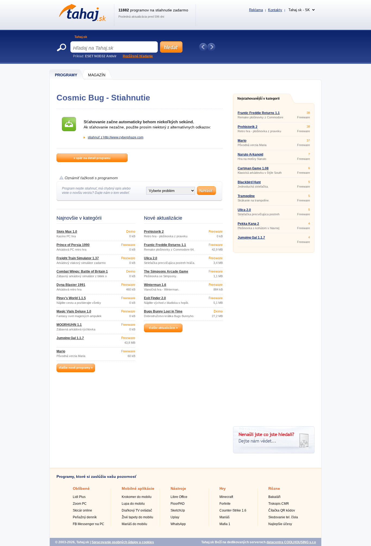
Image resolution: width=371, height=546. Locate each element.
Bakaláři (274, 497)
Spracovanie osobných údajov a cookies (123, 542)
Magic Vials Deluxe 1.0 (73, 311)
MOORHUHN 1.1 (69, 325)
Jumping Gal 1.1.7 (70, 338)
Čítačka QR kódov (281, 510)
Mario (60, 351)
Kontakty (275, 10)
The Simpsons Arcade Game (166, 271)
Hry (222, 488)
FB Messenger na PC (88, 524)
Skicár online (82, 510)
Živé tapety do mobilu (137, 517)
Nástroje (178, 488)
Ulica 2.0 (150, 258)
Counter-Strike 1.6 (232, 510)
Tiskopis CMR (278, 504)
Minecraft (226, 497)
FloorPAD (178, 504)
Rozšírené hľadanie (138, 56)
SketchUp (178, 510)
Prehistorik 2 (154, 231)
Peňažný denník (85, 517)
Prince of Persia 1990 (73, 245)
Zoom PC (80, 504)
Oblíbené (81, 488)
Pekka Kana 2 (248, 224)
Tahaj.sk (80, 37)
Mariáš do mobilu (134, 524)
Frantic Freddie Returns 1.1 (165, 245)
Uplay (175, 517)
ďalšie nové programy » (76, 367)
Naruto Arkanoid (250, 154)
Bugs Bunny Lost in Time (163, 311)
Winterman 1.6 (155, 285)
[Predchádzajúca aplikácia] (203, 47)
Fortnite (225, 504)
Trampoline (246, 196)
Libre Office (179, 497)
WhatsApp (178, 524)
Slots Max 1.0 (66, 231)
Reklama (256, 10)
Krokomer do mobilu (137, 497)
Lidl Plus (79, 497)
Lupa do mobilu (133, 504)
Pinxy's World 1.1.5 (71, 298)
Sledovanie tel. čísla (283, 517)
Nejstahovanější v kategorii (258, 98)
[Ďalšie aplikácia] (211, 47)
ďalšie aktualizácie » (163, 327)
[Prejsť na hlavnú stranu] (81, 20)
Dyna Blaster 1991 (70, 285)
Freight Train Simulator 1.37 (77, 258)
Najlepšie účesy (280, 524)
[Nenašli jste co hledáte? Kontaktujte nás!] (274, 452)
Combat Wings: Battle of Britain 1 (82, 271)
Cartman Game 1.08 (253, 168)
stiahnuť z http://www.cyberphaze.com (115, 137)
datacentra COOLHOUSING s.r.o (291, 542)
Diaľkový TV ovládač (137, 510)
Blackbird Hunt (249, 182)
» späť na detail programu (92, 158)
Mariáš (224, 517)
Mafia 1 (224, 524)
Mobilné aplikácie (138, 488)
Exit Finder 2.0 (155, 298)
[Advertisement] (274, 337)
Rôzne (274, 488)
